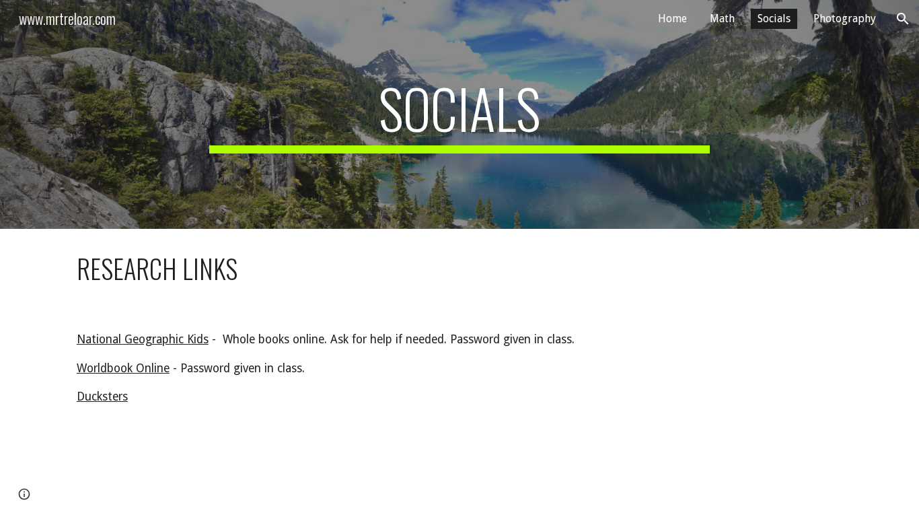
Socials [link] (774, 18)
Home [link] (672, 18)
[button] (903, 19)
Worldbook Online (123, 368)
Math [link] (722, 18)
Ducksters (102, 396)
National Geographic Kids (143, 339)
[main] (459, 114)
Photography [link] (844, 18)
